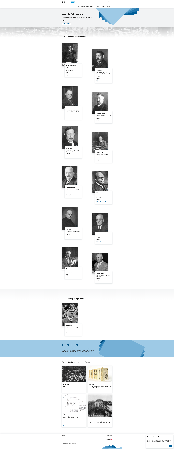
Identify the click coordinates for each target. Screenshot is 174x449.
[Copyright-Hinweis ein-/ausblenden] (85, 36)
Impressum (82, 446)
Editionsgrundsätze (72, 437)
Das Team (78, 437)
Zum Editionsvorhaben (66, 23)
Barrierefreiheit (76, 446)
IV (105, 201)
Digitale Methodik (65, 438)
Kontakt (99, 1)
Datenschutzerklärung (165, 442)
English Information (73, 443)
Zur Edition (104, 1)
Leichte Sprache (65, 443)
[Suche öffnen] (111, 6)
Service (110, 1)
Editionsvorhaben (65, 437)
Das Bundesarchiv (84, 1)
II (100, 201)
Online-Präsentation (84, 437)
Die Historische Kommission (92, 1)
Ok (170, 445)
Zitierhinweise (91, 437)
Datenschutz (87, 446)
